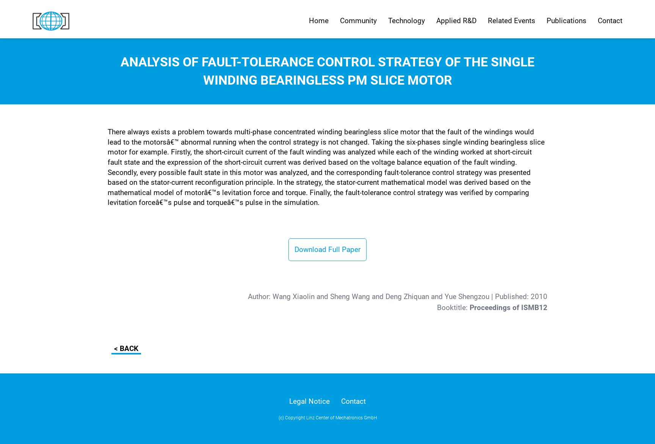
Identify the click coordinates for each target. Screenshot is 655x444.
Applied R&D (456, 20)
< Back (126, 348)
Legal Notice (309, 401)
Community (358, 20)
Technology (406, 20)
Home (319, 20)
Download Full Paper (327, 249)
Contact (610, 20)
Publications (566, 20)
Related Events (511, 20)
